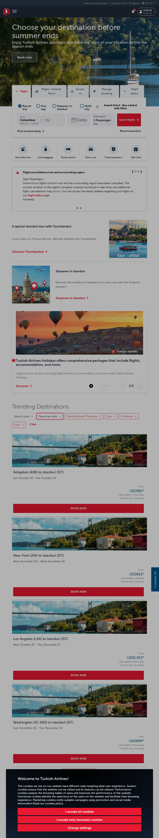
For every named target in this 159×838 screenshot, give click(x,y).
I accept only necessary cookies (79, 819)
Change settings (79, 827)
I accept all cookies (79, 811)
